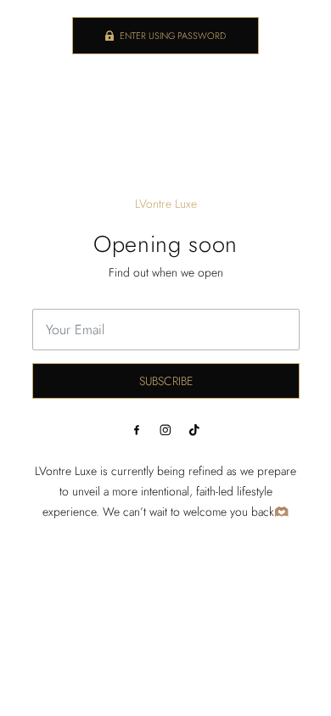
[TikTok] (194, 430)
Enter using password (173, 35)
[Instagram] (165, 430)
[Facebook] (136, 430)
